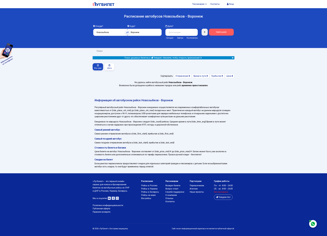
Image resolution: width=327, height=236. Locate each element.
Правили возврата (101, 212)
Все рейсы (146, 198)
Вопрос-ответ (171, 188)
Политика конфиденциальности (108, 205)
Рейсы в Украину (149, 188)
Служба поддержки (174, 192)
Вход (231, 4)
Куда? (132, 26)
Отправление (182, 76)
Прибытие (216, 76)
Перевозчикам (197, 185)
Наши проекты (197, 192)
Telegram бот (224, 197)
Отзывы (169, 198)
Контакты (215, 4)
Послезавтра (192, 38)
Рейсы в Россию (149, 185)
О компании (171, 195)
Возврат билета (172, 185)
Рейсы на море (148, 195)
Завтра (180, 38)
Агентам (194, 188)
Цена (229, 76)
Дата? (170, 26)
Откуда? (99, 26)
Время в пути (200, 76)
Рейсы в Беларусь (150, 192)
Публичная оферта (101, 208)
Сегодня (169, 38)
